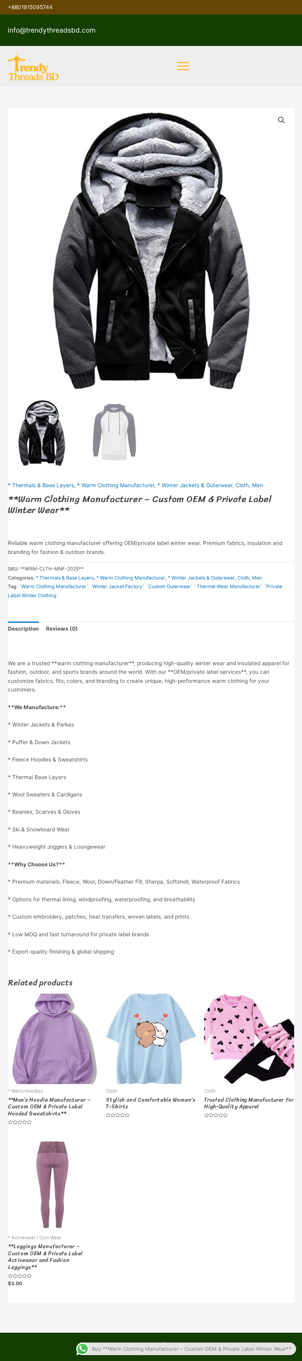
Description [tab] (23, 628)
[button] (281, 120)
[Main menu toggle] (183, 66)
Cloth (242, 485)
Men (257, 485)
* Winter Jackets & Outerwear (194, 485)
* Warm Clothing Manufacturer (115, 485)
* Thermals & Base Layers (41, 485)
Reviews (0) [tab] (62, 628)
